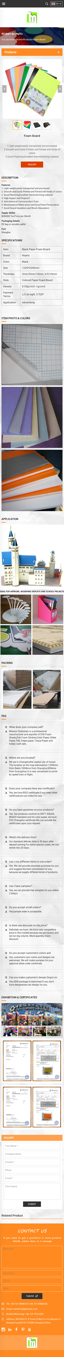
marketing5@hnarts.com (25, 1309)
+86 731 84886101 (19, 1304)
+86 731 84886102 (38, 1304)
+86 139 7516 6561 (34, 1314)
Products (27, 39)
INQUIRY (32, 164)
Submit (30, 1296)
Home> (19, 39)
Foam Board (39, 39)
